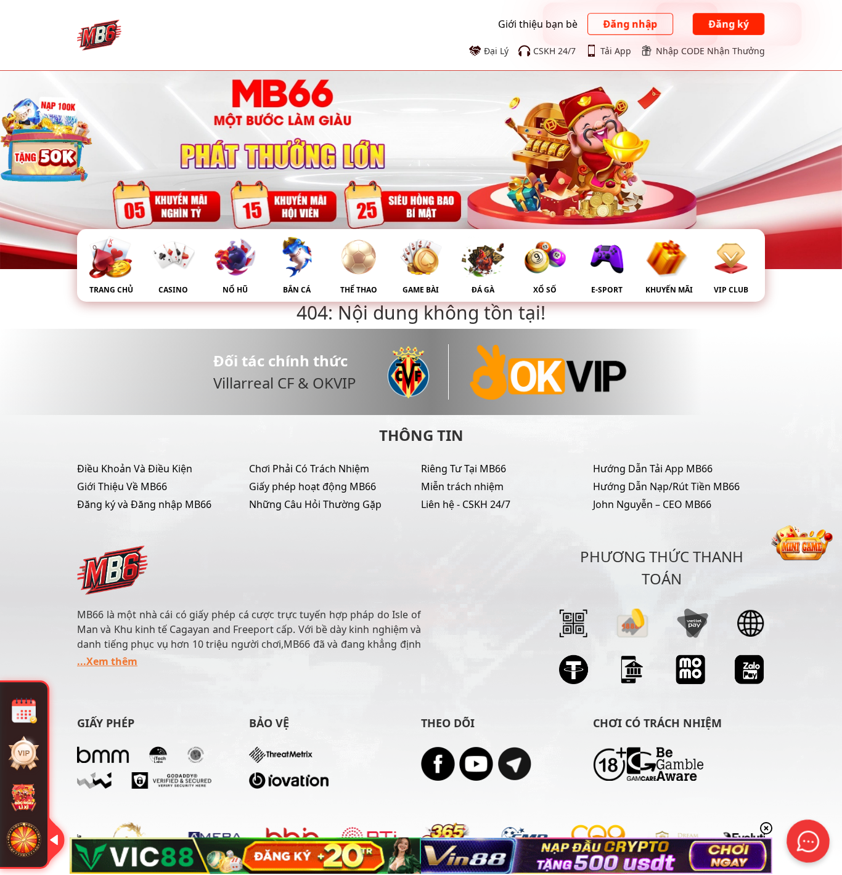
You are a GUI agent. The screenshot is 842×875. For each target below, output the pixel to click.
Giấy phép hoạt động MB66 (312, 486)
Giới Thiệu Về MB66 (122, 486)
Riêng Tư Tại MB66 (463, 468)
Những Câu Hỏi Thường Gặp (315, 504)
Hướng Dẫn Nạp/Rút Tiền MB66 (666, 486)
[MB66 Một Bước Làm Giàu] (99, 34)
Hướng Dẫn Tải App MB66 (653, 468)
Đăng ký (728, 24)
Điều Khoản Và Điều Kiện (134, 468)
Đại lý (496, 51)
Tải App (615, 51)
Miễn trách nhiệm (462, 486)
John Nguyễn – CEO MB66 (652, 504)
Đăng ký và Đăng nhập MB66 (144, 504)
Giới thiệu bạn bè (538, 24)
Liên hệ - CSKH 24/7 (465, 504)
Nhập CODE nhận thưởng (710, 51)
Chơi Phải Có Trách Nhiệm (309, 468)
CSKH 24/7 (554, 51)
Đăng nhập (630, 24)
